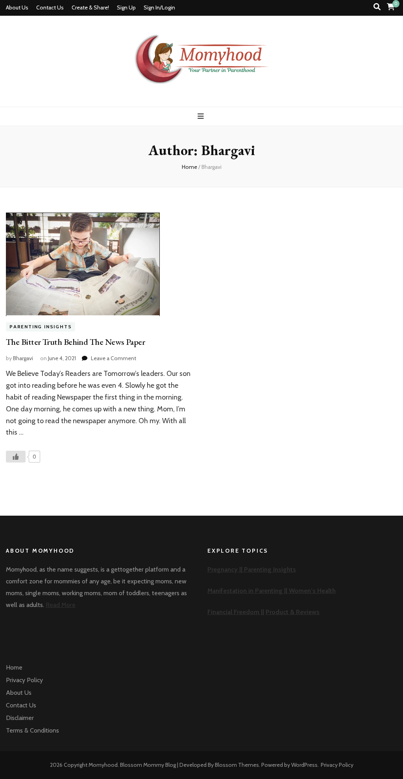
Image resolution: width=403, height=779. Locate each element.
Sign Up (126, 7)
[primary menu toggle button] (202, 116)
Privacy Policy (24, 680)
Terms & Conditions (32, 730)
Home (14, 667)
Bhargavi (23, 358)
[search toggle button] (377, 7)
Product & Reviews (293, 612)
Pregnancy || (225, 569)
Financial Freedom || (235, 612)
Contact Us (50, 7)
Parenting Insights (40, 327)
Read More (61, 605)
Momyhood (103, 764)
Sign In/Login (159, 7)
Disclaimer (20, 718)
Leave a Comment (113, 358)
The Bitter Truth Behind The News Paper (75, 342)
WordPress (304, 764)
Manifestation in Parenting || (248, 590)
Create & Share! (90, 7)
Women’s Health (312, 590)
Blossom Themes (237, 764)
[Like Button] (16, 457)
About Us (17, 7)
